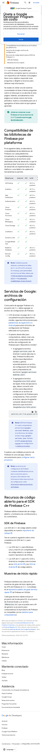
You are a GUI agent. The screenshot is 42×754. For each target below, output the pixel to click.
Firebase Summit (7, 674)
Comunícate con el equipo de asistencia (15, 690)
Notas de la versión (8, 700)
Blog (3, 670)
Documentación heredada (11, 707)
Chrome (4, 725)
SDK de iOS (18, 564)
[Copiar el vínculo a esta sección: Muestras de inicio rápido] (6, 577)
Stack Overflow (7, 693)
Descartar (21, 34)
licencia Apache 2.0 (10, 627)
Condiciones (6, 744)
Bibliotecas (5, 657)
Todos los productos (8, 735)
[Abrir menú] (3, 2)
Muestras (5, 654)
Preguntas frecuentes (9, 704)
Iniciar (21, 39)
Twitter (4, 677)
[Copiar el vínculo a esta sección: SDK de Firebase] (27, 523)
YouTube (4, 681)
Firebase (4, 728)
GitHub (4, 661)
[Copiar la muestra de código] (36, 412)
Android (12, 325)
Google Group (7, 697)
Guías (4, 647)
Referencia (5, 650)
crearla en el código (23, 446)
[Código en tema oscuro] (32, 412)
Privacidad (15, 744)
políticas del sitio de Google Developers (23, 629)
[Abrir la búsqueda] (25, 2)
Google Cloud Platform (9, 731)
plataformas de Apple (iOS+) (20, 323)
